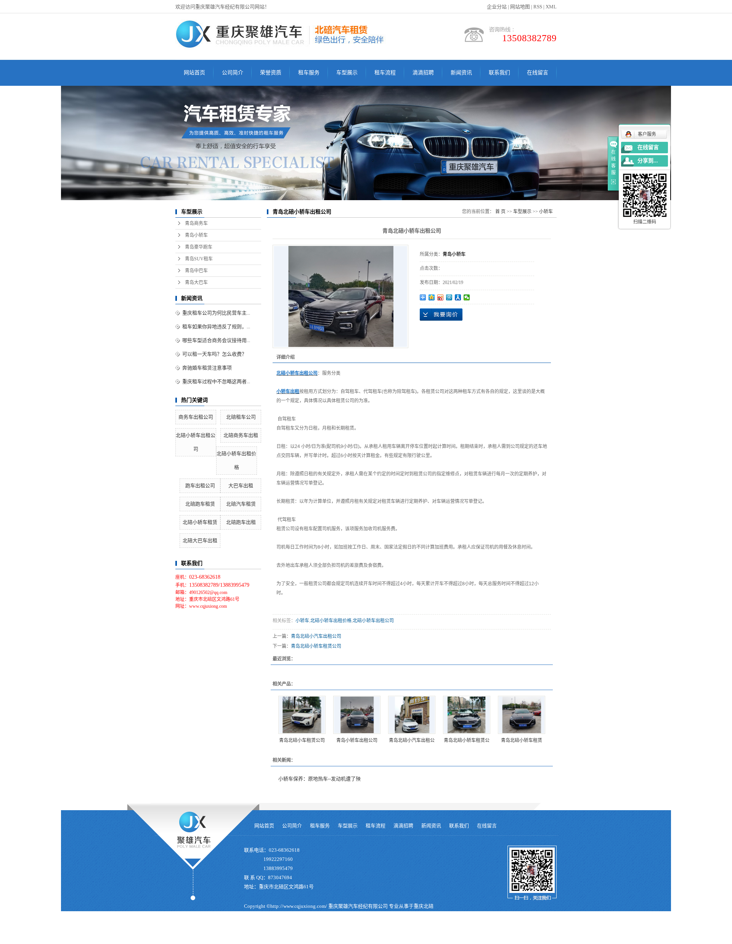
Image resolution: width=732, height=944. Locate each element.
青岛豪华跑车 (198, 247)
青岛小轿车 (196, 235)
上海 (383, 939)
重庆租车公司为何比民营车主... (216, 313)
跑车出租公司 (200, 485)
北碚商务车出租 (240, 435)
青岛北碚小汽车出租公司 (316, 636)
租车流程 (385, 72)
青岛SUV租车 (199, 259)
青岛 (350, 939)
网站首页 (194, 72)
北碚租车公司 (241, 417)
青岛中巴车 (196, 270)
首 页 (500, 211)
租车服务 (308, 72)
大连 (339, 939)
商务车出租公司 (195, 417)
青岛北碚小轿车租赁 (521, 740)
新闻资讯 (461, 72)
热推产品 (254, 939)
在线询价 (441, 314)
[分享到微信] (467, 297)
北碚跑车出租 (241, 522)
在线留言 (537, 72)
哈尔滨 (325, 939)
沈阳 (311, 939)
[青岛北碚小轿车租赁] (521, 715)
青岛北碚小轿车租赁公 (467, 740)
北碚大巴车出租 (200, 540)
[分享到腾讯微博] (449, 297)
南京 (372, 939)
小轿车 (546, 211)
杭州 (361, 939)
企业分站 (497, 7)
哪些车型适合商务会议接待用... (216, 340)
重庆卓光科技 (381, 929)
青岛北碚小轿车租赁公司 (316, 646)
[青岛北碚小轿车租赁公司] (466, 715)
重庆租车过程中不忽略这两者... (216, 381)
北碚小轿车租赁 (200, 522)
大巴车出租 (240, 485)
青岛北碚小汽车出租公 (412, 740)
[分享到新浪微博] (440, 297)
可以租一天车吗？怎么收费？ (214, 354)
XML (551, 7)
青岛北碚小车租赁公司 (302, 740)
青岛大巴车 (196, 282)
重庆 (300, 939)
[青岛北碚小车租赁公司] (302, 715)
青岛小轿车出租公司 (356, 740)
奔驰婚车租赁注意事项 (207, 368)
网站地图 (520, 7)
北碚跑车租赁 (200, 504)
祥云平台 (329, 929)
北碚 (405, 939)
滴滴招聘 (423, 72)
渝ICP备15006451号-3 (268, 929)
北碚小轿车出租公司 (373, 620)
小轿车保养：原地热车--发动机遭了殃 (319, 779)
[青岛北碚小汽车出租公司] (411, 715)
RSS (537, 7)
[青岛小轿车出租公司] (356, 715)
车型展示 (347, 72)
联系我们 (499, 72)
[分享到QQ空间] (432, 297)
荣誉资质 (270, 72)
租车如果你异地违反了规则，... (216, 326)
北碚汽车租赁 (241, 504)
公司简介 (232, 72)
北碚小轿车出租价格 (331, 620)
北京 (394, 939)
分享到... (647, 161)
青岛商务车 (196, 223)
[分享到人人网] (458, 297)
